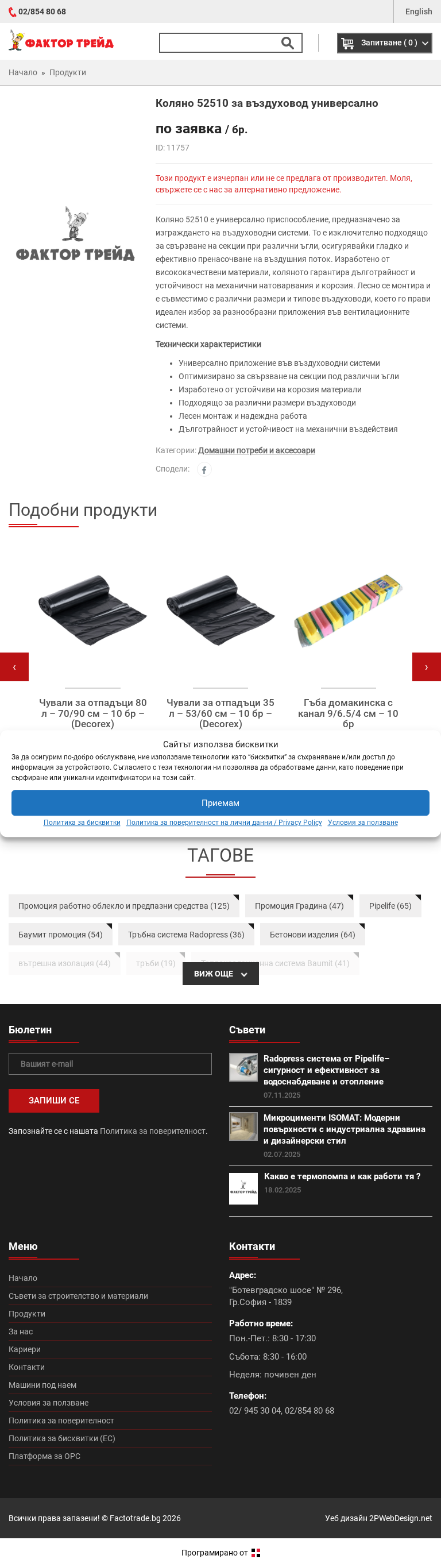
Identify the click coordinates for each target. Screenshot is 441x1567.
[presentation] (14, 667)
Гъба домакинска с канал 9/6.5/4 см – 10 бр (348, 713)
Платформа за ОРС (44, 1456)
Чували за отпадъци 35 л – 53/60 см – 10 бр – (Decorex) (220, 713)
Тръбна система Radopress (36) (186, 934)
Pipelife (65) (390, 905)
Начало (23, 1278)
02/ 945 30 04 (255, 1411)
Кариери (25, 1349)
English (418, 11)
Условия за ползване (363, 823)
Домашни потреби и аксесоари (256, 450)
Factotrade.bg (135, 1518)
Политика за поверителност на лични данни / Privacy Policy (224, 823)
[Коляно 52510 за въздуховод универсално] (73, 241)
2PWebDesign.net (400, 1518)
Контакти (27, 1367)
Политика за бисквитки (82, 823)
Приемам (220, 803)
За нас (21, 1331)
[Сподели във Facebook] (204, 469)
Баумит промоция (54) (60, 934)
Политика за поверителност (153, 1131)
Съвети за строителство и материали (78, 1295)
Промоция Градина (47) (299, 905)
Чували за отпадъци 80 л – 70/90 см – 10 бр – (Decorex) (93, 713)
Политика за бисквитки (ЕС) (62, 1438)
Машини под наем (42, 1385)
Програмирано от (215, 1552)
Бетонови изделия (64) (312, 934)
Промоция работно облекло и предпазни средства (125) (124, 905)
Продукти (27, 1313)
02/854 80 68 (42, 11)
